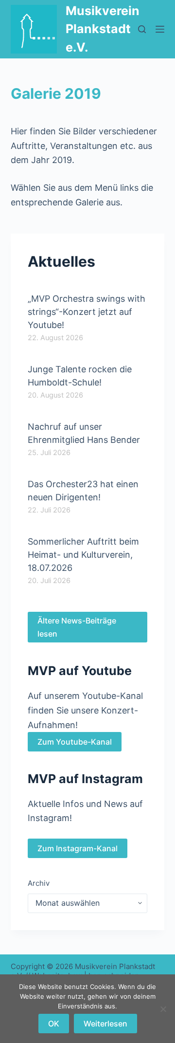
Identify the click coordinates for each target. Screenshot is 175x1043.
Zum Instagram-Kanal (77, 848)
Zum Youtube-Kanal (74, 742)
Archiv (39, 883)
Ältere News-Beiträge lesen (76, 627)
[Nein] (163, 1009)
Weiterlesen (105, 1023)
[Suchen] (142, 29)
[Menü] (160, 29)
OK (53, 1023)
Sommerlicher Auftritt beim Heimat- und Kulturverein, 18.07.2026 (83, 554)
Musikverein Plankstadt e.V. (103, 29)
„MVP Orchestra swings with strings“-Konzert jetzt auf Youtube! (86, 311)
